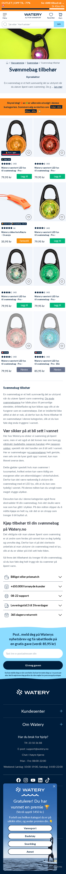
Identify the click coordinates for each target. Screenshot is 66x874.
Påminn (24, 369)
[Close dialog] (54, 786)
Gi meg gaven (33, 665)
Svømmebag (32, 62)
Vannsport (30, 828)
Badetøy (30, 835)
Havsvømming (17, 62)
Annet (30, 851)
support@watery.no (37, 749)
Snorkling (30, 843)
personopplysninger (52, 675)
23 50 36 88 (35, 743)
